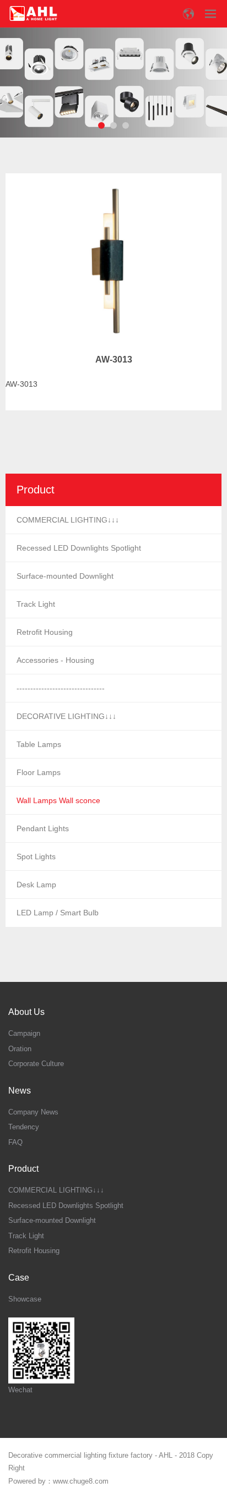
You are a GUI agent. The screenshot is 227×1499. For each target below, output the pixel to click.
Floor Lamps (39, 772)
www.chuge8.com (81, 1481)
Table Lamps (39, 744)
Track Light (36, 604)
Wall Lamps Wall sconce (58, 800)
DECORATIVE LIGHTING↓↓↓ (66, 716)
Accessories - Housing (55, 660)
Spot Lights (36, 856)
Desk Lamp (36, 884)
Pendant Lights (43, 828)
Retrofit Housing (45, 632)
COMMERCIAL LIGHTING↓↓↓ (68, 519)
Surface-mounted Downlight (65, 576)
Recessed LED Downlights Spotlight (79, 547)
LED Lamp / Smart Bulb (58, 912)
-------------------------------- (61, 688)
